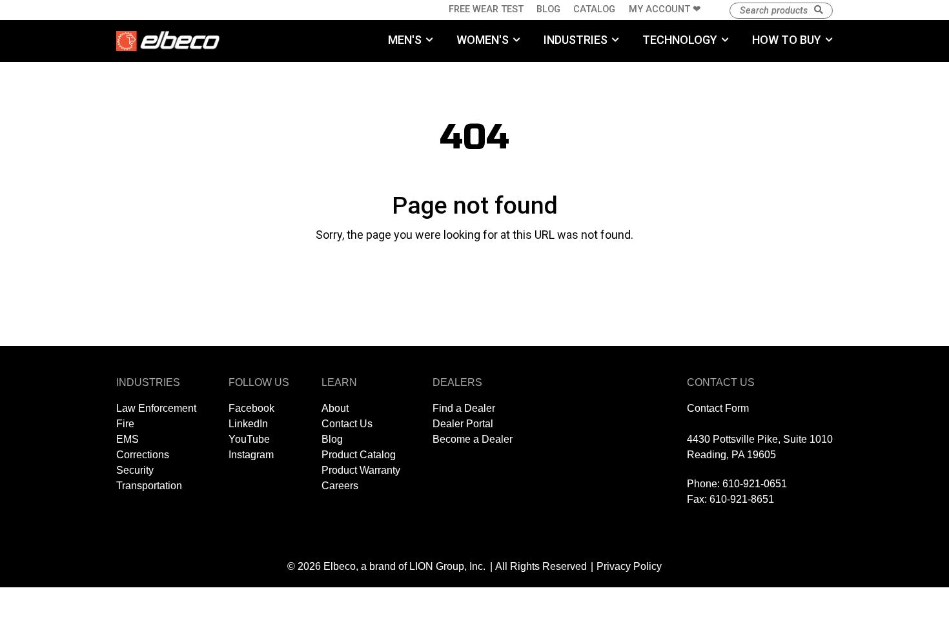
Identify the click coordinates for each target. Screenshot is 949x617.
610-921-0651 (754, 483)
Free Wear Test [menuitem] (486, 9)
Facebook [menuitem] (251, 408)
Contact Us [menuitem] (346, 423)
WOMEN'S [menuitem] (482, 39)
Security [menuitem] (135, 470)
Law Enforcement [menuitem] (156, 408)
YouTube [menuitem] (249, 439)
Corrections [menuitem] (142, 454)
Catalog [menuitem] (594, 9)
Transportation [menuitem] (149, 485)
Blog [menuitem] (548, 9)
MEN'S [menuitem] (405, 39)
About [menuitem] (335, 408)
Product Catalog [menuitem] (358, 454)
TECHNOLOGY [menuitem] (679, 39)
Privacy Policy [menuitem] (629, 566)
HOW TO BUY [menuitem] (786, 39)
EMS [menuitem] (127, 439)
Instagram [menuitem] (251, 454)
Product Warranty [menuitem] (360, 470)
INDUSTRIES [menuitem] (575, 39)
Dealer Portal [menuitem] (463, 423)
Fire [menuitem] (125, 423)
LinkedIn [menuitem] (248, 423)
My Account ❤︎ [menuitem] (665, 9)
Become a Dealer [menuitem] (473, 439)
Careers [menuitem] (339, 485)
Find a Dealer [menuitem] (464, 408)
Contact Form (718, 408)
